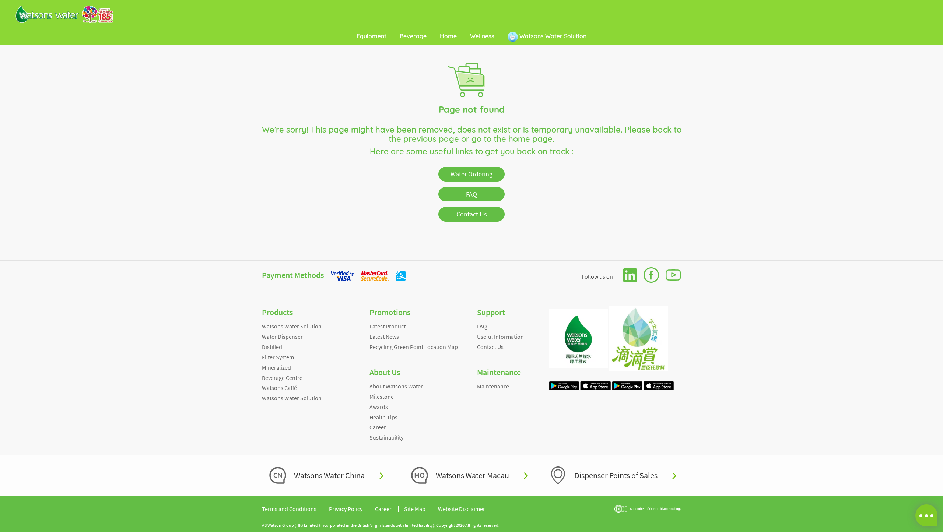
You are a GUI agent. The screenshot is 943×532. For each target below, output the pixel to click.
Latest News (384, 336)
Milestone (381, 396)
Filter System (278, 357)
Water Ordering (471, 174)
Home (448, 36)
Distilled (272, 346)
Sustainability (386, 437)
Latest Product (387, 326)
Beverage (413, 36)
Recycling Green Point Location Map (413, 346)
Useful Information (500, 336)
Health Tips (383, 417)
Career (377, 427)
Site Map (414, 508)
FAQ (471, 194)
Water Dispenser (282, 336)
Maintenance (493, 386)
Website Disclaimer (461, 508)
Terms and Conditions (289, 508)
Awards (378, 407)
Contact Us (471, 214)
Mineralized (276, 367)
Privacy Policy (345, 508)
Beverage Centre (282, 377)
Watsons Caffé (279, 387)
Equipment (371, 36)
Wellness (482, 36)
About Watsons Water (396, 386)
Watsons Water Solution (552, 36)
